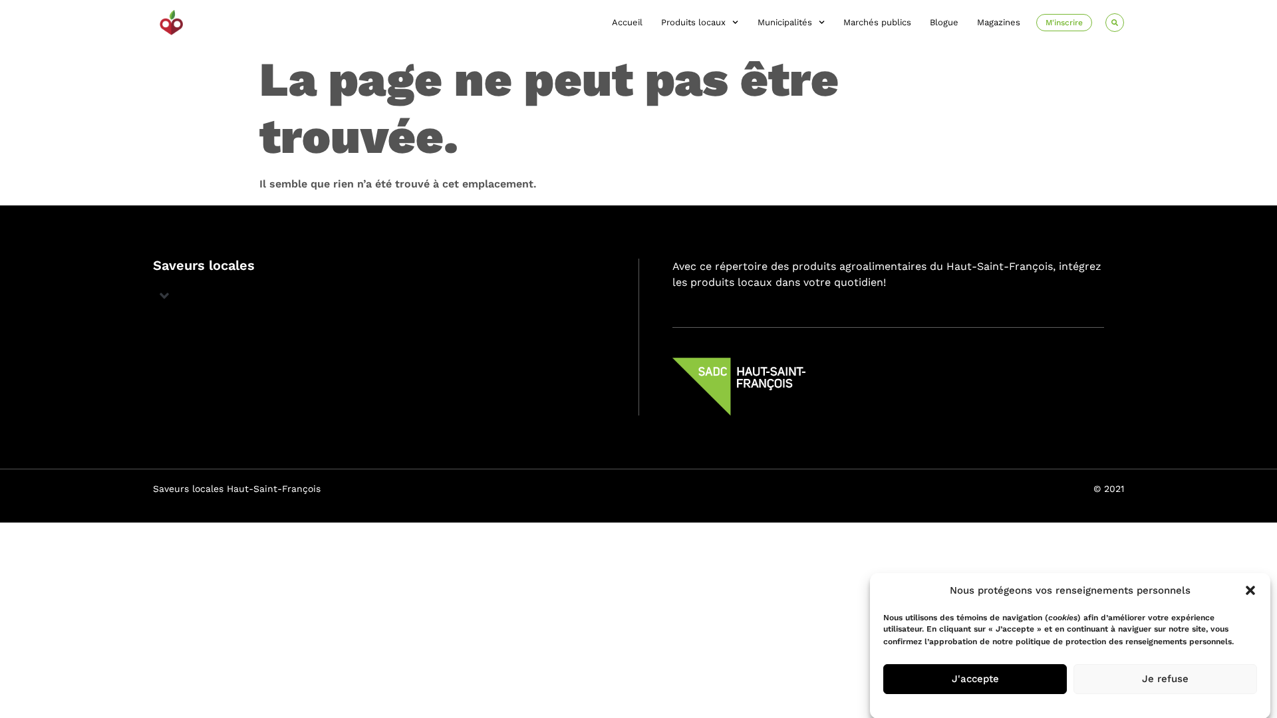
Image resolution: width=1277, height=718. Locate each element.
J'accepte (975, 679)
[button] (1250, 590)
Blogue (944, 22)
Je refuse (1165, 679)
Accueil (627, 22)
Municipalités (785, 22)
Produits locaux (693, 22)
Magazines (998, 22)
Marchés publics (877, 22)
